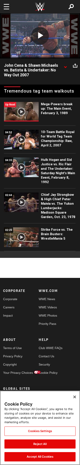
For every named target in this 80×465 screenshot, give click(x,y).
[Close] (75, 397)
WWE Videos (47, 307)
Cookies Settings (40, 431)
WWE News (47, 299)
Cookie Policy (47, 372)
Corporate (10, 299)
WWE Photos (47, 315)
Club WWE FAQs (47, 348)
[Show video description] (65, 66)
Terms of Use (12, 348)
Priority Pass (47, 324)
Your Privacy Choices (12, 372)
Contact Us (46, 356)
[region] (40, 428)
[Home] (40, 7)
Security (44, 364)
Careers (8, 307)
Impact (8, 315)
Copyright (10, 364)
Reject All (39, 444)
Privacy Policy (12, 356)
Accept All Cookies (40, 456)
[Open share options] (75, 66)
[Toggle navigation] (6, 6)
